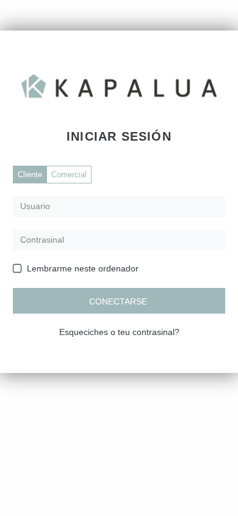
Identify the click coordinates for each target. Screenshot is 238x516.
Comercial (69, 174)
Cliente (30, 174)
